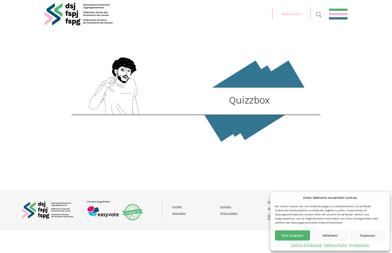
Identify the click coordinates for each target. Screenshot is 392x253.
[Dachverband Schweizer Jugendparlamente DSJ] (78, 14)
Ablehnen (330, 236)
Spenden (225, 206)
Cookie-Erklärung (306, 245)
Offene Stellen (229, 213)
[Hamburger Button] (338, 13)
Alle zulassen (292, 236)
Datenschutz (335, 245)
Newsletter (291, 14)
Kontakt (177, 206)
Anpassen (367, 236)
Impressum (359, 245)
